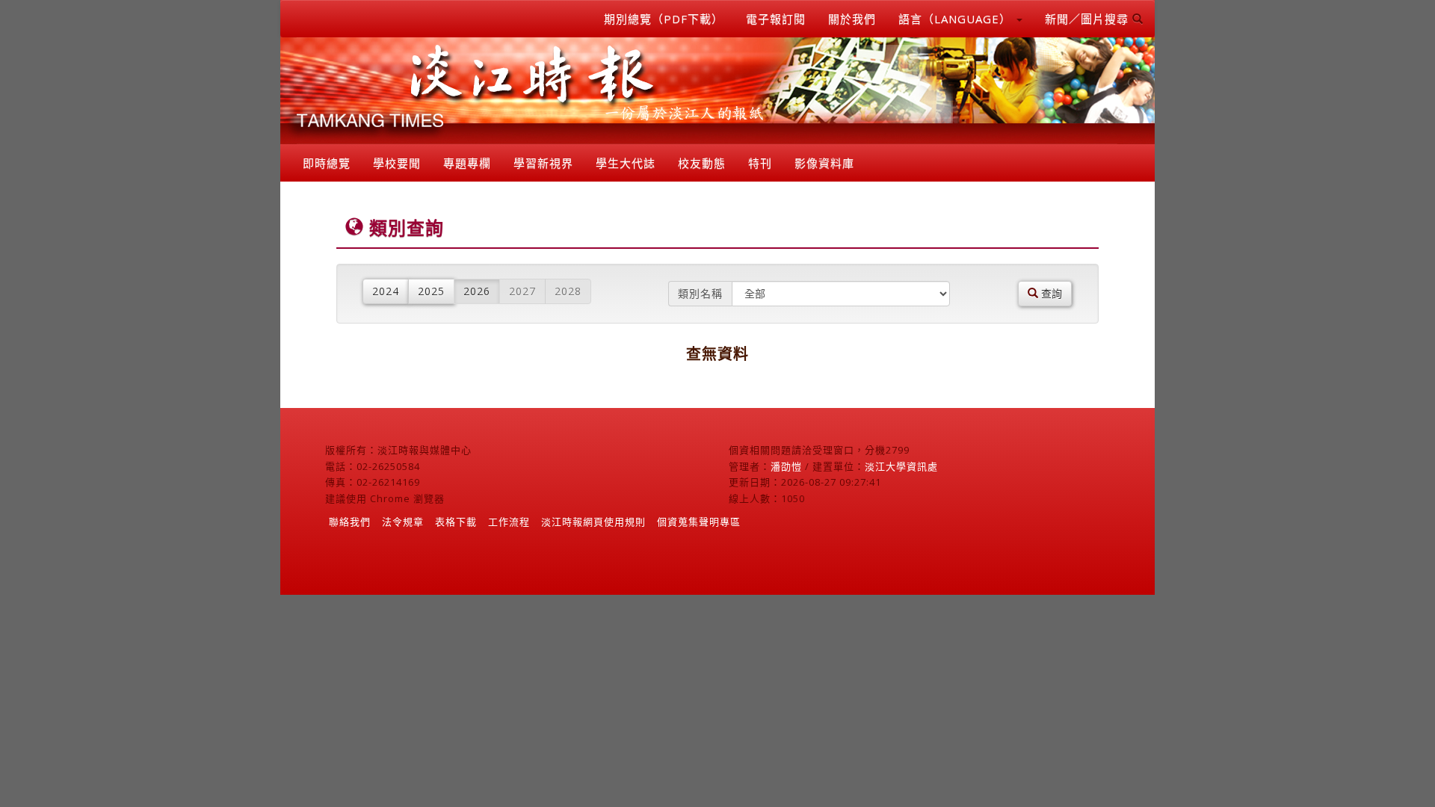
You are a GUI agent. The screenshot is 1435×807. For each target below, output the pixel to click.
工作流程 (509, 521)
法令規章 (403, 521)
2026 (476, 291)
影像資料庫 (824, 162)
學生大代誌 (625, 162)
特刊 (760, 162)
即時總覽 (327, 162)
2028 (568, 291)
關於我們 (852, 18)
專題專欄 (467, 162)
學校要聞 (397, 162)
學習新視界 (543, 162)
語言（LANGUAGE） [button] (956, 18)
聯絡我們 (350, 521)
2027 (522, 291)
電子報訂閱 (776, 18)
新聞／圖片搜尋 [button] (1088, 18)
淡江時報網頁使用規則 (593, 521)
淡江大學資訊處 (901, 466)
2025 (431, 291)
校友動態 (702, 162)
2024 (385, 291)
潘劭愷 (786, 466)
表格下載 (456, 521)
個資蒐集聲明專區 (699, 521)
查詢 (1050, 293)
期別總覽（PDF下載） (663, 18)
